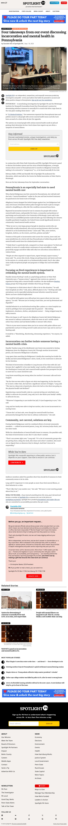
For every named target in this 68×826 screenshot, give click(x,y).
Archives (38, 778)
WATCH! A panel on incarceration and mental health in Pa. (13, 650)
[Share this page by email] (2, 95)
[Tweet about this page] (2, 102)
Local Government (42, 761)
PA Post (4, 789)
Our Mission (6, 737)
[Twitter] (27, 513)
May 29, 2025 (40, 589)
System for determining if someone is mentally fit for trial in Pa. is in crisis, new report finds (13, 615)
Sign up (49, 724)
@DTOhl (30, 513)
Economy (38, 737)
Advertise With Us (8, 771)
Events (37, 747)
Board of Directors (8, 744)
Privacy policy (63, 824)
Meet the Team (7, 741)
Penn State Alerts (7, 803)
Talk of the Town (7, 806)
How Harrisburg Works (43, 754)
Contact (4, 765)
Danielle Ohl (15, 506)
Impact (4, 751)
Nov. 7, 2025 (5, 589)
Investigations (14, 11)
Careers (4, 758)
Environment (40, 744)
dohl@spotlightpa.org (18, 513)
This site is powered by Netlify (19, 824)
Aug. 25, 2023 (5, 623)
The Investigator (7, 793)
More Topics (39, 775)
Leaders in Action (41, 800)
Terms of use (56, 824)
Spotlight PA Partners (9, 747)
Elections (38, 741)
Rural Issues (39, 768)
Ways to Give (40, 789)
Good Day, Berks (7, 799)
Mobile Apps (6, 761)
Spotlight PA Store (42, 803)
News (37, 734)
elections (56, 11)
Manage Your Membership (45, 793)
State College (26, 11)
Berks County (38, 11)
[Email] (11, 513)
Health (37, 751)
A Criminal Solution (15, 114)
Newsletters (7, 786)
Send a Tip (5, 768)
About (48, 11)
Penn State (39, 765)
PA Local (4, 796)
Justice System (6, 28)
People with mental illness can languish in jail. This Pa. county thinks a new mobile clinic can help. (49, 615)
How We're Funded (42, 796)
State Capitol (40, 771)
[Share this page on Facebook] (2, 99)
